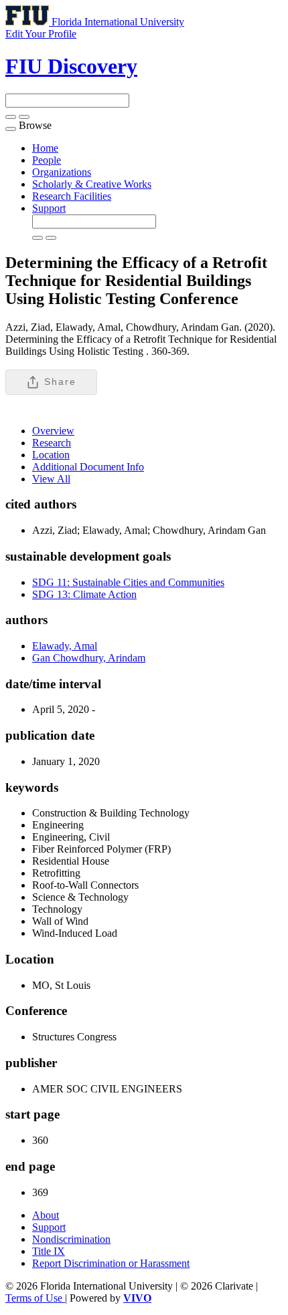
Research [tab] (51, 442)
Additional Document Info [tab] (88, 466)
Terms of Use (35, 1298)
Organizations (61, 172)
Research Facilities (71, 196)
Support (49, 208)
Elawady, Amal (64, 645)
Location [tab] (51, 454)
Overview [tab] (53, 430)
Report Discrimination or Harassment (111, 1263)
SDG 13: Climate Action (84, 594)
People (46, 160)
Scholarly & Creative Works (91, 184)
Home (45, 148)
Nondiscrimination (71, 1239)
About (45, 1215)
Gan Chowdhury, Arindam (88, 658)
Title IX (48, 1251)
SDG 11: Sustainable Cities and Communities (128, 582)
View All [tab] (51, 478)
